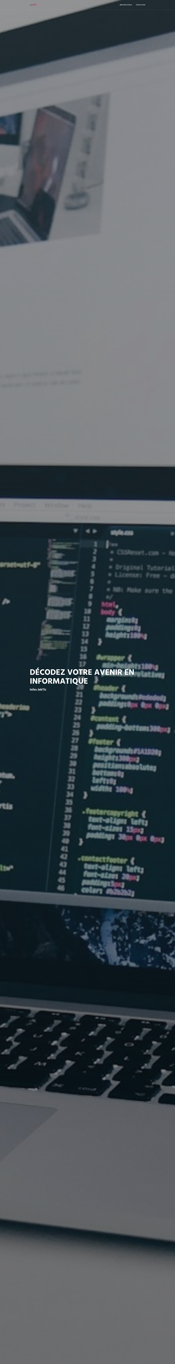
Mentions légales (126, 5)
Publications (140, 5)
